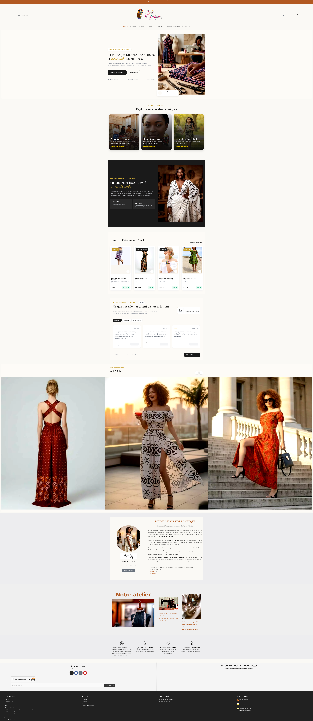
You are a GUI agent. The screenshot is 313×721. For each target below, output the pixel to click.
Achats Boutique (137, 320)
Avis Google (126, 320)
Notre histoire (8, 701)
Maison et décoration (88, 705)
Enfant (84, 704)
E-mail (152, 571)
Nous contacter (9, 704)
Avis (5, 716)
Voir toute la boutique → (196, 242)
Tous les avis (117, 320)
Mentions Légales (9, 708)
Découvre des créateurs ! (11, 714)
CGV (5, 705)
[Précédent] (197, 373)
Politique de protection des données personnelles (19, 710)
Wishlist (6, 718)
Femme (84, 699)
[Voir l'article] (128, 271)
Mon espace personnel (166, 699)
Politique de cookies (10, 712)
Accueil (6, 699)
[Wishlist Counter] (289, 15)
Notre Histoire (134, 72)
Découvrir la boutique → (192, 354)
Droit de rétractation (10, 720)
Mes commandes (164, 701)
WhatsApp (153, 573)
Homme (84, 701)
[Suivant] (201, 373)
